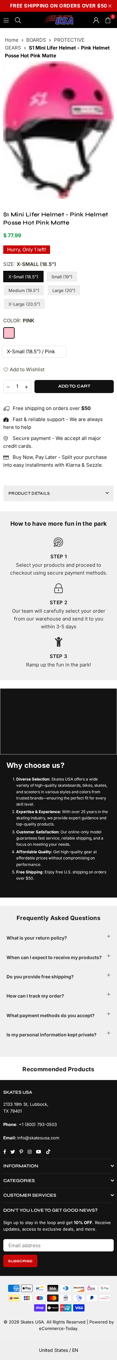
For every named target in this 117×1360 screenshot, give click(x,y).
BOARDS (36, 40)
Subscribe (20, 1261)
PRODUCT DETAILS (29, 493)
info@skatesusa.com (38, 1137)
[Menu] (6, 20)
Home (12, 40)
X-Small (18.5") (23, 276)
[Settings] (96, 20)
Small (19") (61, 276)
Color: (18, 320)
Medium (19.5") (23, 290)
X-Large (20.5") (24, 304)
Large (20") (63, 290)
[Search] (18, 20)
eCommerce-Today (58, 1328)
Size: (29, 264)
